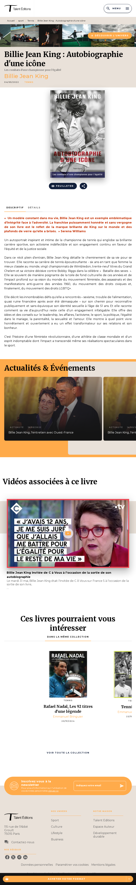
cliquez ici (53, 790)
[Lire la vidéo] (68, 533)
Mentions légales (103, 864)
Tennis (30, 20)
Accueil (11, 20)
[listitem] (7, 857)
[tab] (15, 207)
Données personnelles (37, 864)
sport (21, 20)
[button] (110, 35)
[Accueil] (19, 8)
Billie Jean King (26, 76)
